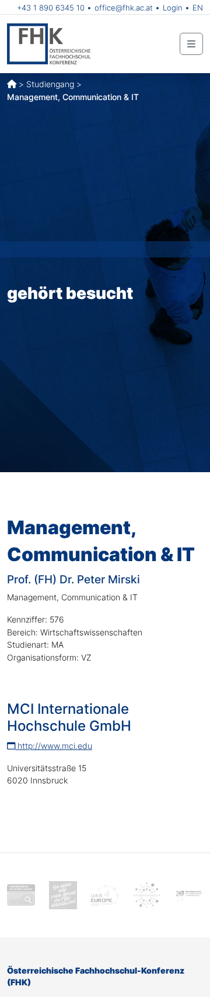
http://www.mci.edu (53, 746)
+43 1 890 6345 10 (51, 7)
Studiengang (50, 84)
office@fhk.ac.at (123, 7)
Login (173, 7)
